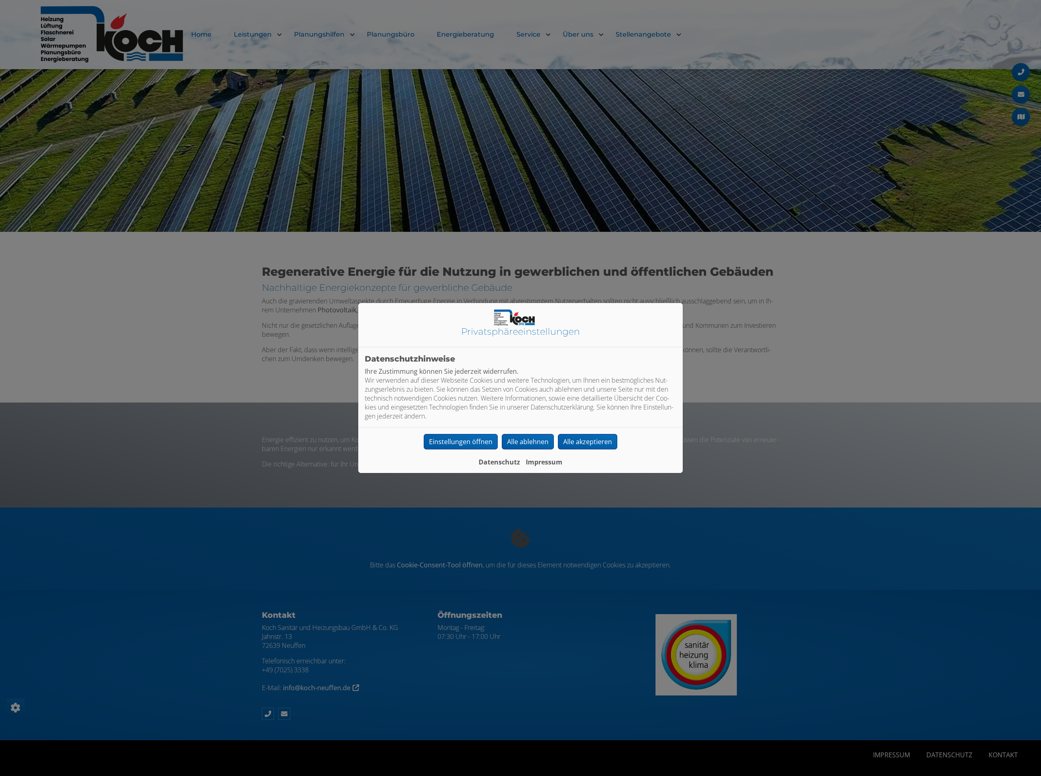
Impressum (544, 462)
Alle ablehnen (528, 441)
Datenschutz (499, 462)
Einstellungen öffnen (460, 441)
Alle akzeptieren (587, 441)
